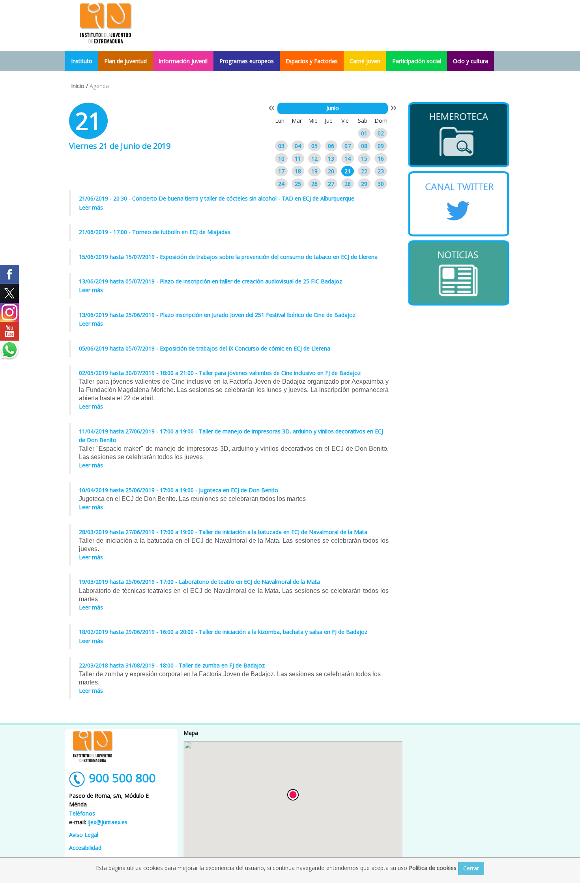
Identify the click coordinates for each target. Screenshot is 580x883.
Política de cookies (433, 868)
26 (314, 183)
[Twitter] (9, 293)
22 (364, 171)
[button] (293, 795)
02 (381, 133)
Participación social (416, 61)
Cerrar (471, 868)
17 (281, 171)
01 (364, 133)
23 (381, 171)
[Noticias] (458, 273)
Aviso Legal (83, 834)
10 (281, 158)
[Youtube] (9, 331)
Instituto (81, 61)
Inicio (77, 86)
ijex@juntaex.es (107, 822)
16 (381, 158)
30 (381, 183)
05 (314, 146)
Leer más (91, 207)
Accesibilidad (85, 847)
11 (298, 158)
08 (364, 146)
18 (298, 171)
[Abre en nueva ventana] (458, 134)
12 (314, 158)
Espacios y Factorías (312, 61)
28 (347, 183)
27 (331, 183)
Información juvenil (183, 61)
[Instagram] (9, 312)
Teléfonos (82, 813)
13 (331, 158)
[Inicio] (106, 22)
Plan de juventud (125, 61)
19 (314, 171)
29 (364, 183)
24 (281, 183)
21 (347, 171)
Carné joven (365, 61)
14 (347, 158)
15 (364, 158)
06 (331, 146)
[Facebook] (9, 274)
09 (381, 146)
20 (331, 171)
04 (298, 146)
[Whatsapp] (9, 350)
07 (347, 146)
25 (298, 183)
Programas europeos (246, 61)
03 (281, 146)
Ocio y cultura (470, 61)
